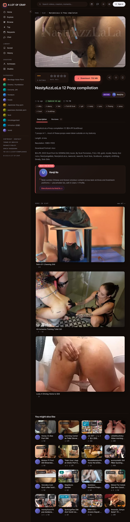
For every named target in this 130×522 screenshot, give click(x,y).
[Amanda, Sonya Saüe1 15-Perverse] (115, 505)
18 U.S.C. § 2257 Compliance (15, 152)
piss (100, 106)
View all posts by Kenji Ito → (51, 188)
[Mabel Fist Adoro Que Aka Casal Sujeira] (115, 480)
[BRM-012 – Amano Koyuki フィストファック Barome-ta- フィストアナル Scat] (91, 505)
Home (37, 13)
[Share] (109, 77)
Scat (44, 13)
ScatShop (51, 111)
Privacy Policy (9, 145)
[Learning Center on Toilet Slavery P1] (68, 431)
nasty (91, 106)
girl (82, 106)
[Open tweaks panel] (109, 4)
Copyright (7, 139)
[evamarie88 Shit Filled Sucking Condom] (115, 456)
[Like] (116, 77)
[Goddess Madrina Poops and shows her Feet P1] (91, 480)
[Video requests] (91, 4)
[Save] (122, 77)
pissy (121, 106)
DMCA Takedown (10, 148)
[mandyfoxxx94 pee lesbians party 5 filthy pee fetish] (45, 505)
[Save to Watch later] (53, 423)
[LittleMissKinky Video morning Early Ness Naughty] (115, 431)
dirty (40, 106)
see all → (121, 203)
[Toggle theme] (103, 4)
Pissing (110, 106)
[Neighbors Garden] (68, 480)
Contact (17, 139)
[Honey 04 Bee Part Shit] (45, 431)
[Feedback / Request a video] (97, 4)
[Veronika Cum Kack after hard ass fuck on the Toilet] (45, 480)
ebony (49, 106)
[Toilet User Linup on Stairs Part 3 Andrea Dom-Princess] (68, 456)
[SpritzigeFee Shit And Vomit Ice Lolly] (68, 505)
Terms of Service (10, 142)
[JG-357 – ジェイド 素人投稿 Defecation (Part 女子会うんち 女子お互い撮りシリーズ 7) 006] (91, 431)
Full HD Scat (70, 106)
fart (59, 106)
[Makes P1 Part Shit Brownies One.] (45, 456)
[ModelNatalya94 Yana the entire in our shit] (91, 456)
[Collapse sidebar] (30, 11)
